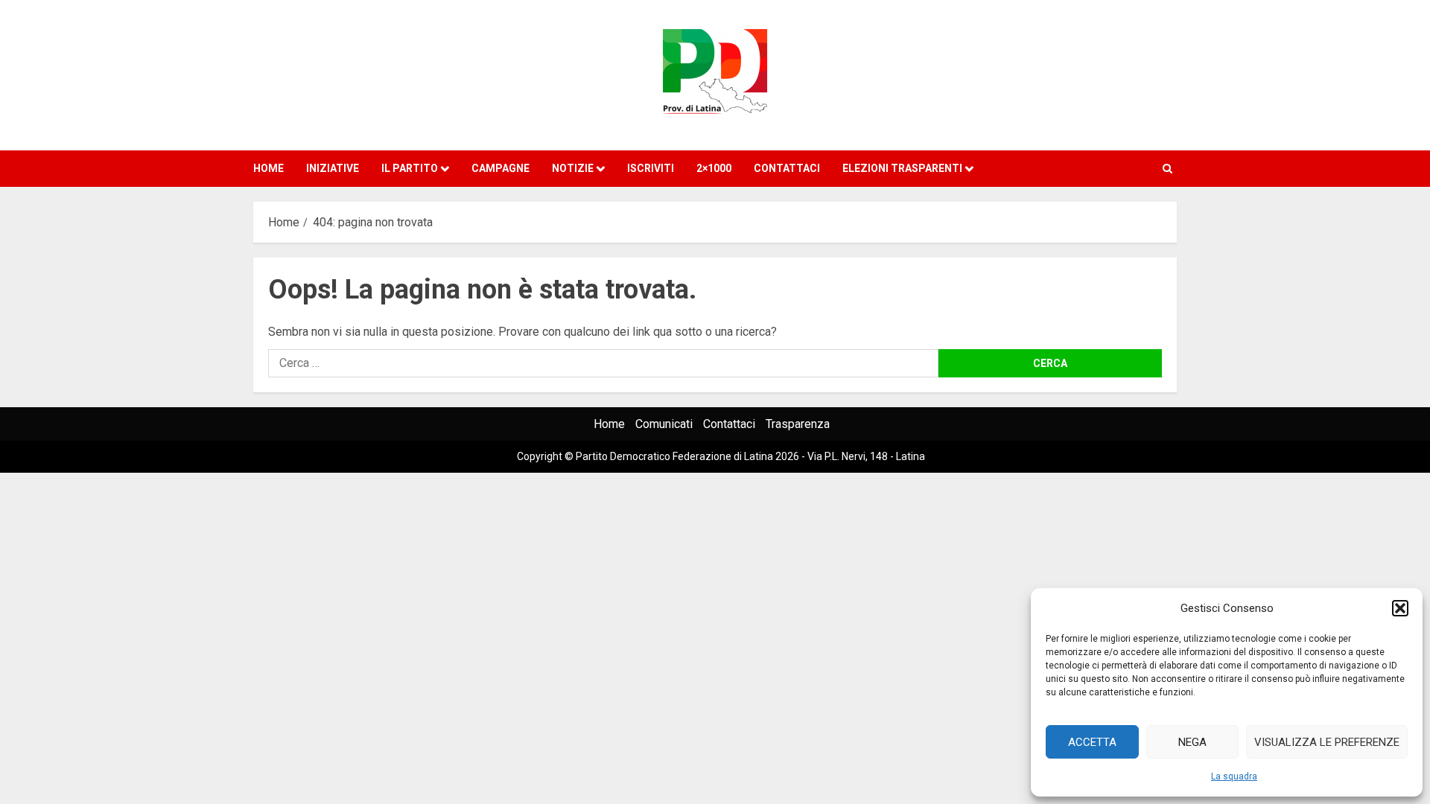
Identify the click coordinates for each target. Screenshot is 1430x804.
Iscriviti (650, 168)
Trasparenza (798, 424)
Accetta (1092, 742)
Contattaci (787, 168)
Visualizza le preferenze (1326, 742)
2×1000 (713, 168)
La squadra (1234, 776)
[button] (1400, 608)
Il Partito (409, 168)
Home (268, 168)
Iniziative (332, 168)
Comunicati (664, 424)
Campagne (500, 168)
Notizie (573, 168)
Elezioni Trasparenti (902, 168)
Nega (1192, 742)
